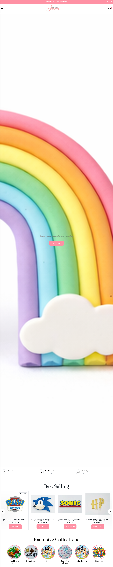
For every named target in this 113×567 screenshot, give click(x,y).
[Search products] (106, 8)
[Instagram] (111, 1)
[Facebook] (107, 1)
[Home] (54, 8)
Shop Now (57, 243)
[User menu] (108, 8)
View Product (15, 526)
